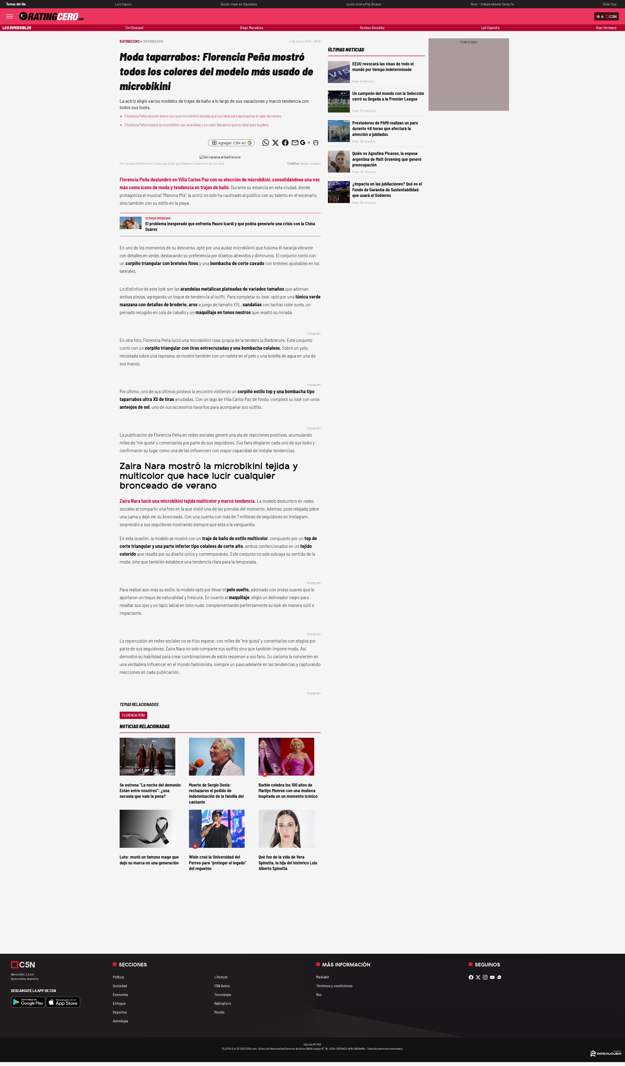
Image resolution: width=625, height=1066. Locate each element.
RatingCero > (131, 41)
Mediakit (322, 976)
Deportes (120, 1012)
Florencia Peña (133, 715)
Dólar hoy (609, 4)
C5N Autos (222, 985)
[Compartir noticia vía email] (295, 143)
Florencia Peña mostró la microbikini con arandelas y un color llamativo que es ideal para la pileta (196, 124)
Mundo (219, 1012)
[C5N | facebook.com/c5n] (472, 977)
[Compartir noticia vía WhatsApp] (266, 143)
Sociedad (120, 985)
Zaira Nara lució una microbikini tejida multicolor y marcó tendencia (187, 501)
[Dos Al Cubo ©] (606, 1055)
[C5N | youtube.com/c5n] (493, 977)
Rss (319, 994)
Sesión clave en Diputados (238, 4)
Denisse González (372, 28)
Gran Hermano (606, 28)
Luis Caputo (123, 4)
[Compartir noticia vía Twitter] (275, 143)
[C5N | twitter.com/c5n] (479, 977)
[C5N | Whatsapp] (500, 977)
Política (118, 976)
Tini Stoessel (134, 28)
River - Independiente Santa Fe (492, 4)
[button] (316, 143)
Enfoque (119, 1003)
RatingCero (153, 41)
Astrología (120, 1020)
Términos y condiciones (334, 985)
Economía (120, 994)
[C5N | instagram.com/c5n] (486, 977)
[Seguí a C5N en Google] (303, 144)
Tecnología (222, 994)
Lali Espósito (490, 28)
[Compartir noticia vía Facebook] (285, 143)
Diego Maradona (251, 28)
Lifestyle (221, 976)
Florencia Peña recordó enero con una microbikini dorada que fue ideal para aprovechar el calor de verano (203, 115)
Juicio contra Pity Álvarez (364, 4)
